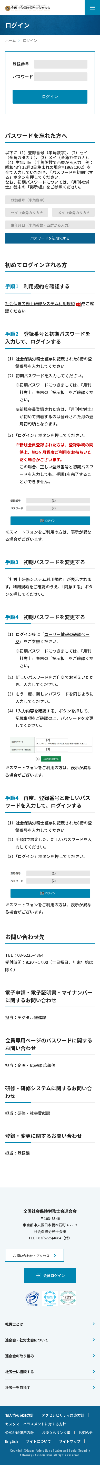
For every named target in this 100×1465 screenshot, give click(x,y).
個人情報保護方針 (19, 1415)
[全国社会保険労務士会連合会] (27, 8)
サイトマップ (70, 1441)
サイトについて (38, 1441)
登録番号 (21, 64)
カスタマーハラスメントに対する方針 (35, 1423)
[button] (92, 7)
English (11, 1441)
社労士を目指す (17, 1387)
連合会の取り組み (19, 1355)
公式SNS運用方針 (19, 1432)
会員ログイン (54, 1275)
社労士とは (14, 1324)
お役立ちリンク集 (56, 1432)
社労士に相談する (19, 1371)
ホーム (10, 40)
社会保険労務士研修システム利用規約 (42, 303)
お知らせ (85, 1432)
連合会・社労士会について (26, 1339)
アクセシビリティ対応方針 (63, 1415)
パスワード (23, 76)
